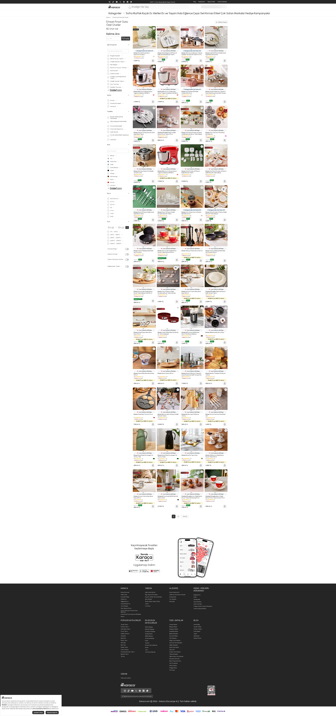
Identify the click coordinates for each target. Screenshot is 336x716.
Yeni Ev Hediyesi (173, 663)
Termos (123, 656)
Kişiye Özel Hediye (174, 647)
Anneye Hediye (173, 624)
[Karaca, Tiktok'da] (128, 690)
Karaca (124, 588)
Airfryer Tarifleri (198, 629)
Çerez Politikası (197, 601)
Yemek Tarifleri (197, 627)
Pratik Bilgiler (197, 631)
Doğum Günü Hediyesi (174, 640)
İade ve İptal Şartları (150, 592)
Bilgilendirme (197, 595)
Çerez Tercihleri (198, 604)
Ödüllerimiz (124, 599)
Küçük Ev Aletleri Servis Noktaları (153, 597)
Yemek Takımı (124, 624)
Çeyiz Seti (172, 649)
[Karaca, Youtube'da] (132, 690)
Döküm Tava (124, 640)
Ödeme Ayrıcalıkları (126, 678)
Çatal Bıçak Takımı (125, 629)
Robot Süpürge (149, 627)
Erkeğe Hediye (173, 668)
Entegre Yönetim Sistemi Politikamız (203, 606)
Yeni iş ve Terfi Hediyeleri (175, 643)
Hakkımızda (124, 594)
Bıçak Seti (123, 638)
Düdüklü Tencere (125, 633)
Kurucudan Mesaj (125, 597)
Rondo (146, 647)
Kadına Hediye (173, 665)
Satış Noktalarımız (125, 603)
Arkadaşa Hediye (173, 631)
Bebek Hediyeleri (173, 633)
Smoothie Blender (149, 638)
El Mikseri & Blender (150, 631)
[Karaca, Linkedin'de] (143, 690)
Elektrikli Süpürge (149, 629)
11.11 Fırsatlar (172, 670)
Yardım (148, 588)
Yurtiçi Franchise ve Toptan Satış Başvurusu (129, 611)
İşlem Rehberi (148, 599)
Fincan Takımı (124, 631)
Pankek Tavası (124, 647)
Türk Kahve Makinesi (150, 652)
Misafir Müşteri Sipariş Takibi (152, 601)
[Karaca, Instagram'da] (124, 690)
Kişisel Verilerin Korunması (201, 589)
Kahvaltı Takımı (125, 627)
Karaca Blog (197, 624)
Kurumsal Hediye (173, 636)
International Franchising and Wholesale (131, 614)
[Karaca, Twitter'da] (136, 690)
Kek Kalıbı (123, 643)
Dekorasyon (197, 636)
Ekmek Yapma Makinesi (151, 645)
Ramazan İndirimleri (174, 658)
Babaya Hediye (173, 627)
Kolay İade (172, 601)
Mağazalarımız (125, 601)
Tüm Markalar (172, 599)
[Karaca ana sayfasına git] (128, 684)
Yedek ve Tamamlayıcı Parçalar (177, 594)
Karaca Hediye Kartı (174, 592)
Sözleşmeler (197, 599)
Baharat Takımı (125, 654)
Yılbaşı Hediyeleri (173, 654)
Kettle (146, 640)
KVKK (195, 597)
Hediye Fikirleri (197, 638)
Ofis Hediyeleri (173, 638)
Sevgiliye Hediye (173, 629)
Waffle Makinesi (149, 636)
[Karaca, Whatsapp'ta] (147, 690)
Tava (146, 650)
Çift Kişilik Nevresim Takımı (128, 652)
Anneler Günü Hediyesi (175, 652)
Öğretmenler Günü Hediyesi (176, 656)
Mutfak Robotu (149, 634)
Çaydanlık (123, 636)
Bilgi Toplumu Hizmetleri (151, 594)
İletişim (122, 616)
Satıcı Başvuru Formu (126, 608)
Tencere (147, 643)
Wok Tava (123, 645)
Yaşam (195, 633)
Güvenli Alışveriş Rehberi (200, 608)
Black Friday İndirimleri (175, 661)
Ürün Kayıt (147, 606)
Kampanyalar (172, 597)
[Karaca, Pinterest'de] (139, 690)
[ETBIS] (208, 690)
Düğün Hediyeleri (173, 645)
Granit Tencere (124, 649)
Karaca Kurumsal (125, 592)
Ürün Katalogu (124, 606)
